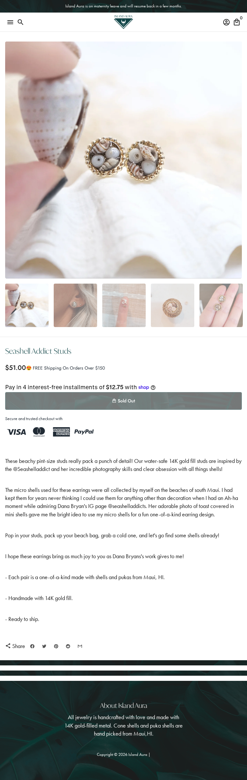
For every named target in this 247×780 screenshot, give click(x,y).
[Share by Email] (80, 646)
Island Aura (138, 754)
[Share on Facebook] (32, 646)
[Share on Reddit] (68, 646)
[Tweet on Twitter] (44, 646)
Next (235, 160)
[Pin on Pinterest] (56, 646)
